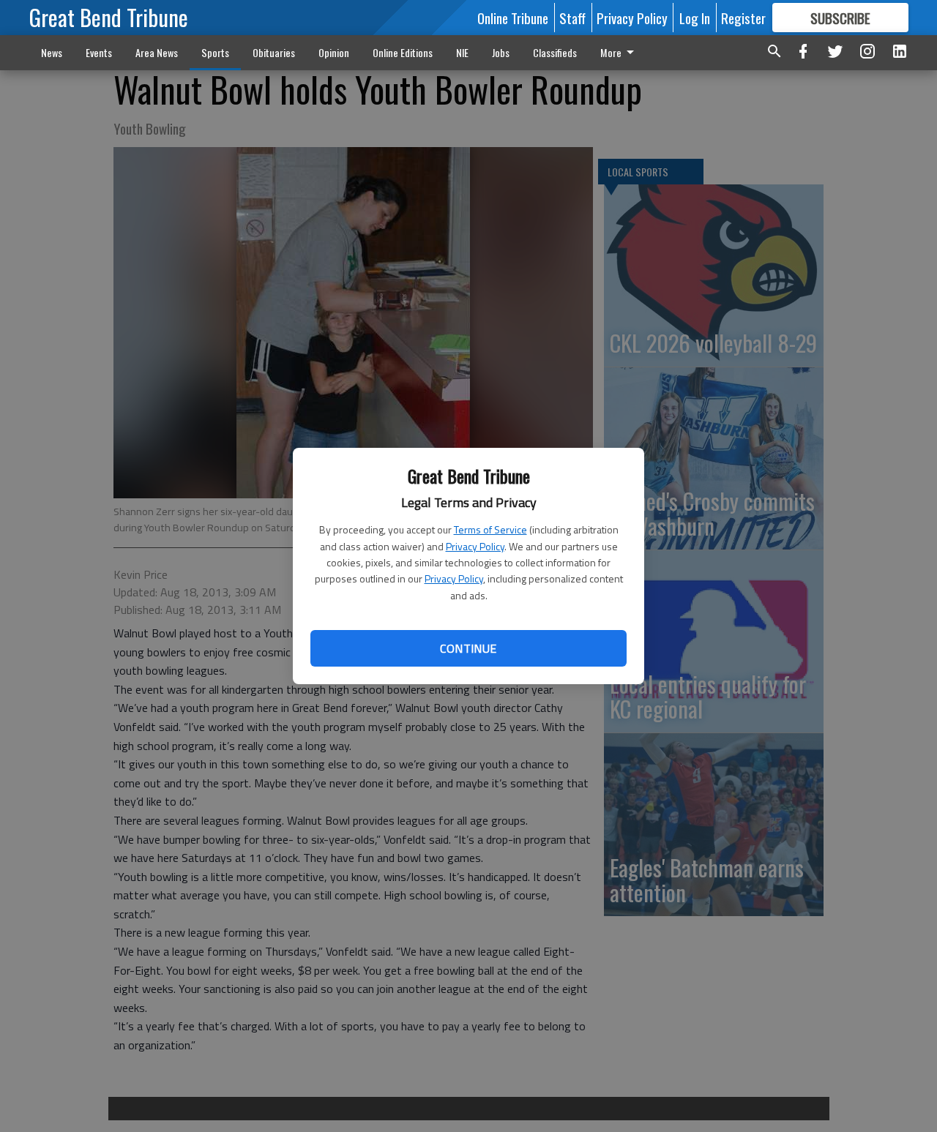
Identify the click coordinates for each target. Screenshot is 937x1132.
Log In (694, 17)
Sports (215, 52)
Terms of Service (490, 529)
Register (743, 17)
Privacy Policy (475, 546)
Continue (468, 648)
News (51, 52)
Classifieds (555, 52)
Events (99, 52)
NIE (462, 52)
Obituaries (274, 52)
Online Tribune (512, 17)
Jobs (500, 52)
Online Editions (403, 52)
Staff (572, 17)
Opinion (333, 52)
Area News (156, 52)
